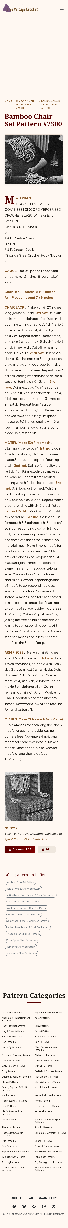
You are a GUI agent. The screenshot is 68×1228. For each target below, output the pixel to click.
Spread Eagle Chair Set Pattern (22, 901)
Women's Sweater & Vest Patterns (48, 1169)
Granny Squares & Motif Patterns (14, 1088)
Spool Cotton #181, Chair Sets (26, 839)
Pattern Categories (12, 1012)
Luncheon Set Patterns (47, 1106)
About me (17, 1197)
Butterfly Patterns (11, 1047)
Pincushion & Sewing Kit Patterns (47, 1121)
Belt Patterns (9, 1042)
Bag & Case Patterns (13, 1031)
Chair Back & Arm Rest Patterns (46, 1048)
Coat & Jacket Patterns (47, 1060)
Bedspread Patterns (45, 1036)
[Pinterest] (14, 1206)
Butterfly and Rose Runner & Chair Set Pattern (30, 895)
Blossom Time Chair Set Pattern (23, 914)
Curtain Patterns (43, 1065)
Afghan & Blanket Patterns (49, 1012)
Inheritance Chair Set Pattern (21, 953)
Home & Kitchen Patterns (48, 1095)
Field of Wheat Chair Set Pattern (23, 888)
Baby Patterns (42, 1025)
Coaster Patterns (11, 1060)
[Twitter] (53, 1206)
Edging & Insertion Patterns (16, 1076)
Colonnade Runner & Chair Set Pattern (26, 920)
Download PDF (22, 849)
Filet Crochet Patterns (46, 1076)
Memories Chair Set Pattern (20, 946)
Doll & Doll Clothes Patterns (49, 1071)
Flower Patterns (10, 1082)
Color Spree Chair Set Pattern (22, 940)
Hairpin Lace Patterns (46, 1087)
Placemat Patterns (12, 1127)
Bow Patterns (42, 1042)
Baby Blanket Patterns (13, 1025)
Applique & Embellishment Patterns (16, 1019)
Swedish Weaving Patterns (49, 1151)
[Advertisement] (34, 52)
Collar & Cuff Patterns (13, 1065)
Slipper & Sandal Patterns (15, 1151)
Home (8, 101)
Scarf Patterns (9, 1146)
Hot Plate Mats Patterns (14, 1100)
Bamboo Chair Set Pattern (20, 882)
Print (49, 849)
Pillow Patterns (10, 1119)
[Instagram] (44, 1206)
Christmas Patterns (45, 1055)
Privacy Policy (47, 1197)
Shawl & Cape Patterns (47, 1146)
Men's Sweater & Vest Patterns (13, 1112)
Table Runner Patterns (13, 1156)
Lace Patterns (9, 1106)
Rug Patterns (9, 1140)
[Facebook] (34, 1206)
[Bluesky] (24, 1206)
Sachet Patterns (43, 1140)
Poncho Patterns (43, 1127)
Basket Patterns (43, 1031)
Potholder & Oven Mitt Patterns (14, 1134)
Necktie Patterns (43, 1111)
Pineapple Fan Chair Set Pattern (23, 933)
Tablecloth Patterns (45, 1156)
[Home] (20, 7)
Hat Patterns (8, 1095)
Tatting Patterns (10, 1162)
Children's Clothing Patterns (17, 1055)
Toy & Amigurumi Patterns (48, 1162)
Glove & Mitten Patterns (47, 1082)
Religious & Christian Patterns (50, 1132)
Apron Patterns (43, 1017)
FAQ (30, 1197)
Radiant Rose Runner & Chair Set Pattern (27, 927)
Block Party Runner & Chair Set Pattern (26, 907)
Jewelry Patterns (43, 1100)
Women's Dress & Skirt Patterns (13, 1169)
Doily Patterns (9, 1071)
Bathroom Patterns (12, 1036)
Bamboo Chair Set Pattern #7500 (24, 104)
